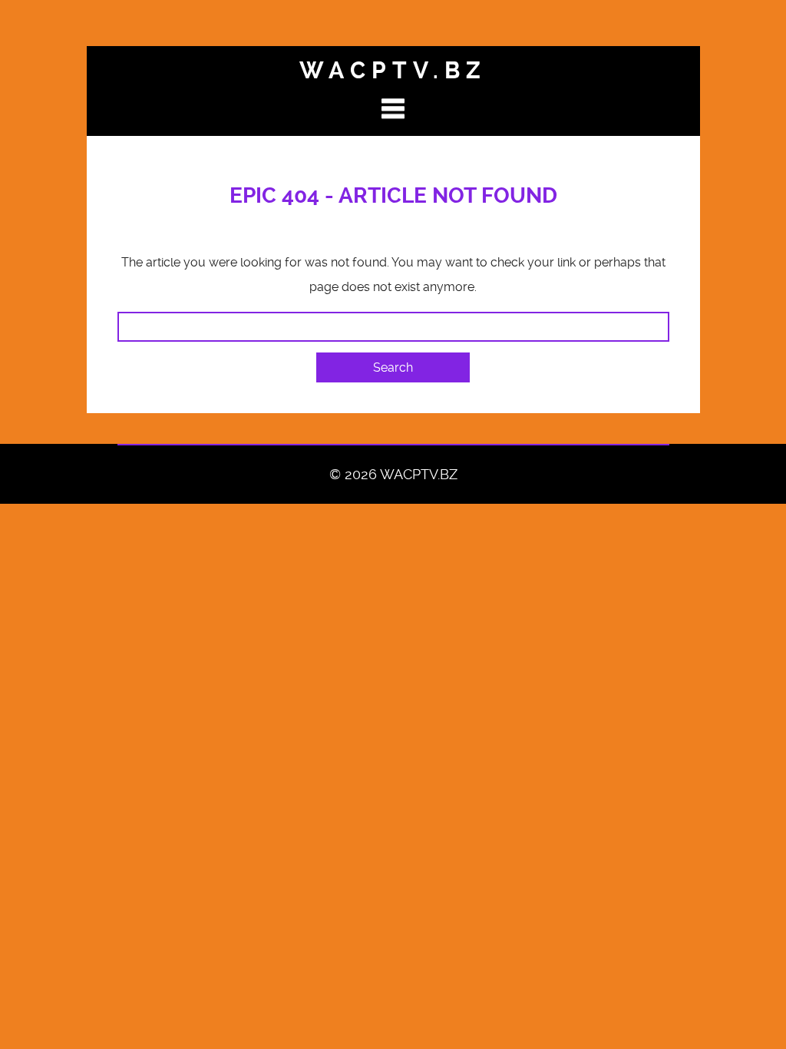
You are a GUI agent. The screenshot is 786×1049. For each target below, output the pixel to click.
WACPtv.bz (393, 70)
